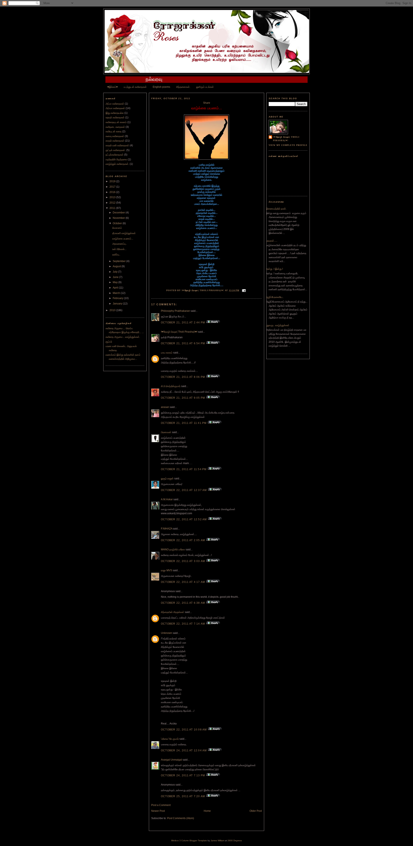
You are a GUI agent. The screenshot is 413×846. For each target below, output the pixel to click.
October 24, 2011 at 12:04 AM (184, 750)
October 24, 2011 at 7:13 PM (183, 775)
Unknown (166, 632)
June (116, 277)
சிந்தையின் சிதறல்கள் (172, 612)
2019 (112, 181)
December (119, 212)
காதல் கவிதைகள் (115, 140)
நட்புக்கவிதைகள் (114, 154)
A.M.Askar (167, 499)
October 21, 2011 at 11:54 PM (184, 469)
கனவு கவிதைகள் (115, 136)
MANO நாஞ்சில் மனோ (173, 549)
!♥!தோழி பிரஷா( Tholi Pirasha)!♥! (179, 331)
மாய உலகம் (167, 352)
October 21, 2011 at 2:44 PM (183, 322)
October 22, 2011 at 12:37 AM (184, 490)
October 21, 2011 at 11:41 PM (184, 423)
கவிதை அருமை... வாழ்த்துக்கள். (123, 336)
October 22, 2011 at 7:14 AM (183, 623)
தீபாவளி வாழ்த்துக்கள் (124, 233)
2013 (112, 197)
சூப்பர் (109, 341)
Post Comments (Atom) (180, 818)
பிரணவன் (166, 432)
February (118, 298)
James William (217, 840)
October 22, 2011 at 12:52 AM (184, 519)
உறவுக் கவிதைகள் (115, 117)
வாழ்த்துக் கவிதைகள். (117, 163)
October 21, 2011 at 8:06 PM (183, 376)
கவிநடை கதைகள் (115, 126)
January (118, 303)
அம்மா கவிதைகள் (115, 108)
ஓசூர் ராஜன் (167, 478)
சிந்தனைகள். (183, 86)
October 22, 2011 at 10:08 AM (184, 729)
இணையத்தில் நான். (276, 208)
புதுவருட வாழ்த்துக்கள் (277, 325)
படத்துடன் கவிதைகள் (135, 86)
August (117, 266)
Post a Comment (161, 805)
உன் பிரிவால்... (119, 249)
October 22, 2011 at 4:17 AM (183, 582)
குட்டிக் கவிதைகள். (116, 150)
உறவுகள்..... (271, 240)
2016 (112, 192)
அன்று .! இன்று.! (274, 268)
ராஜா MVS (166, 570)
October (118, 223)
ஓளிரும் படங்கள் (205, 86)
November (119, 217)
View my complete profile (288, 145)
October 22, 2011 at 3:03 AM (183, 561)
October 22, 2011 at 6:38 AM (183, 602)
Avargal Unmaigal (171, 759)
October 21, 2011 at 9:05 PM (183, 397)
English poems (161, 86)
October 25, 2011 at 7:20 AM (183, 796)
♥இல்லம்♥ (112, 86)
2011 (112, 208)
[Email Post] (243, 290)
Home (207, 810)
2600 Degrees (235, 840)
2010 (112, 310)
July (115, 271)
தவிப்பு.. (116, 254)
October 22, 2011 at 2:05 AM (183, 540)
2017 (112, 186)
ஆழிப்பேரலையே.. (274, 297)
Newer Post (158, 810)
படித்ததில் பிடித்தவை (116, 159)
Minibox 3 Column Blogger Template (189, 840)
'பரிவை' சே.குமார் (170, 738)
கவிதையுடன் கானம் (116, 122)
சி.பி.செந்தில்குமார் (170, 386)
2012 (112, 202)
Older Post (256, 810)
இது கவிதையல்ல (115, 112)
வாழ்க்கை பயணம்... (122, 238)
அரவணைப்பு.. (119, 243)
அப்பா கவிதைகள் (115, 103)
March (117, 293)
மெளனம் (117, 227)
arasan (165, 407)
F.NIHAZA (166, 528)
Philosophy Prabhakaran (175, 310)
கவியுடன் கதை (114, 131)
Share (206, 102)
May (115, 282)
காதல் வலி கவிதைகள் (117, 145)
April (116, 287)
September (119, 261)
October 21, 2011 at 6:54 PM (183, 343)
